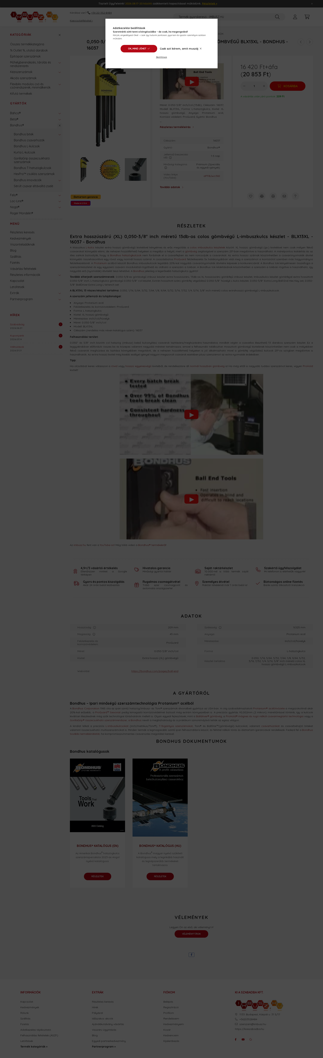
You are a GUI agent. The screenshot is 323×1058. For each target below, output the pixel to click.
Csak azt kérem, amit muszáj (179, 48)
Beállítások (161, 57)
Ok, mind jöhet (137, 48)
